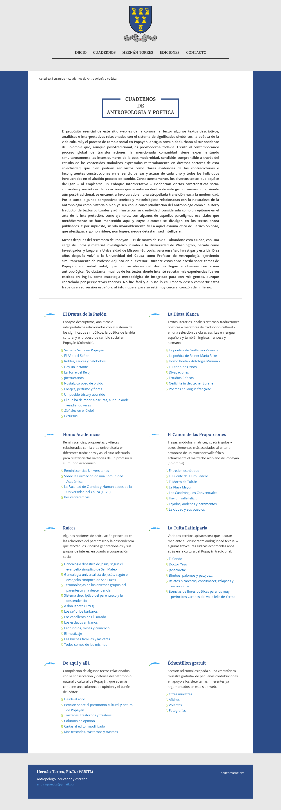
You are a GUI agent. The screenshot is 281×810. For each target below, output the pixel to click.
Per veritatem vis (77, 497)
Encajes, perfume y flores (83, 389)
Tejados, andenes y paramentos (193, 504)
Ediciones (170, 53)
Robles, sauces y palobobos (85, 361)
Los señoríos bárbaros (81, 611)
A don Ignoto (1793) (79, 606)
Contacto (196, 53)
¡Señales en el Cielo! (79, 410)
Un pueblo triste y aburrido (84, 394)
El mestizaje (73, 633)
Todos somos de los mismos (85, 644)
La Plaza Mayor (180, 487)
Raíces (69, 528)
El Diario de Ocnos (183, 367)
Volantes (175, 705)
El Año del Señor (76, 355)
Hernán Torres (137, 53)
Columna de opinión (79, 721)
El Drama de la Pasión (84, 314)
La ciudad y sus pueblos (187, 509)
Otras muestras (180, 694)
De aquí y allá (76, 663)
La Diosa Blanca (183, 314)
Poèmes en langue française (190, 389)
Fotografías (177, 710)
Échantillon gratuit (187, 663)
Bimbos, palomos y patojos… (191, 575)
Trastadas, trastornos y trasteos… (89, 715)
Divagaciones (179, 372)
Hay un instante (76, 367)
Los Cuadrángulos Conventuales (193, 492)
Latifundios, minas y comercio (87, 628)
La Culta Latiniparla (187, 528)
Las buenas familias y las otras (87, 639)
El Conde (175, 558)
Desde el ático (74, 699)
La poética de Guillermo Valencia (193, 350)
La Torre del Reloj (77, 372)
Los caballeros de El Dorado (85, 617)
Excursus (70, 416)
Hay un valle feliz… (183, 498)
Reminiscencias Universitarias (86, 470)
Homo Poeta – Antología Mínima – (194, 361)
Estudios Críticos (181, 377)
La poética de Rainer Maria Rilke (193, 355)
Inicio (80, 53)
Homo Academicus (81, 435)
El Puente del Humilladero (188, 476)
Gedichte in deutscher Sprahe (191, 383)
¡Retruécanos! (74, 377)
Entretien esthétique (184, 470)
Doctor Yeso (178, 564)
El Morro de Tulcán (183, 481)
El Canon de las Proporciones (197, 435)
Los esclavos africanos (81, 622)
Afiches (174, 699)
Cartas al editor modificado (84, 726)
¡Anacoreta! (177, 570)
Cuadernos (104, 53)
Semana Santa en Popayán (84, 350)
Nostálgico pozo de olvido (83, 383)
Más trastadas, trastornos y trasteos (91, 732)
